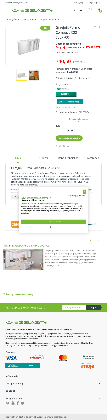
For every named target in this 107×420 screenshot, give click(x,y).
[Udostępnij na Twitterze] (60, 146)
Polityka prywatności (77, 195)
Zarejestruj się (93, 2)
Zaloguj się (78, 2)
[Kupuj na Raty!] (70, 101)
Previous (92, 241)
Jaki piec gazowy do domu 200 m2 (26, 245)
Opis (18, 158)
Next (97, 241)
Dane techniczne (68, 158)
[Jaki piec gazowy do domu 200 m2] (23, 259)
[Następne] (99, 28)
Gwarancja (93, 158)
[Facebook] (18, 403)
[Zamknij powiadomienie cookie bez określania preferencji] (84, 192)
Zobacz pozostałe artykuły (18, 294)
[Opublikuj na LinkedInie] (68, 146)
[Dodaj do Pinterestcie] (64, 146)
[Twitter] (7, 403)
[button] (21, 75)
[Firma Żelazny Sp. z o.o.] (50, 322)
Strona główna (12, 19)
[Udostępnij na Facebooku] (56, 146)
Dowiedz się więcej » (65, 107)
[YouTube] (13, 403)
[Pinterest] (22, 403)
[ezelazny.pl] (32, 10)
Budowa (43, 158)
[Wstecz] (90, 28)
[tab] (18, 159)
